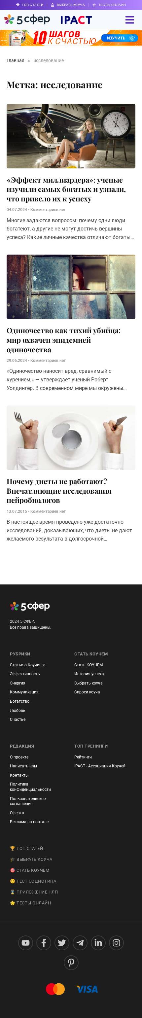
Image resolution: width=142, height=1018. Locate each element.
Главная (15, 60)
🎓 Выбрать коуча (31, 859)
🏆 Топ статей (26, 848)
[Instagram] (116, 942)
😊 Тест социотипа (33, 881)
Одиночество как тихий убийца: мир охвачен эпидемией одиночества (64, 339)
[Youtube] (25, 942)
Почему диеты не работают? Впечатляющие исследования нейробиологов (59, 490)
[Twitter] (61, 942)
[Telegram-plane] (80, 942)
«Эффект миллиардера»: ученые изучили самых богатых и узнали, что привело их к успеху (66, 189)
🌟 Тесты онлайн (30, 902)
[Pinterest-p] (71, 962)
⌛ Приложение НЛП (34, 892)
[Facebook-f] (43, 942)
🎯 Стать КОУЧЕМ (29, 870)
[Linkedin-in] (98, 942)
